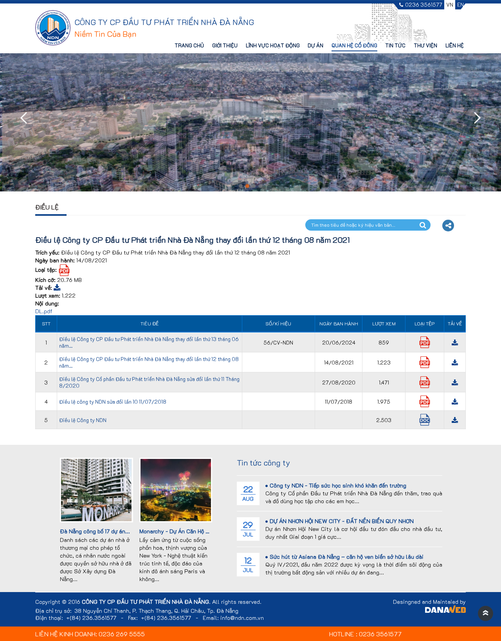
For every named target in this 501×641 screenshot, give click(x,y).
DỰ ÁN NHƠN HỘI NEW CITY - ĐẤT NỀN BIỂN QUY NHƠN (342, 521)
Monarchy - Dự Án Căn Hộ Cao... (179, 531)
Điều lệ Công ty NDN (82, 420)
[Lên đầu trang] (485, 613)
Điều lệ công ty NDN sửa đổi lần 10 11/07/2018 (112, 401)
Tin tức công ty (263, 462)
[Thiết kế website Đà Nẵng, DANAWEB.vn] (445, 610)
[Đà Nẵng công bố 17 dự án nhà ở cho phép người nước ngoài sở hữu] (96, 489)
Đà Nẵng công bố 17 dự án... (95, 531)
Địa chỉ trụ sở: (53, 610)
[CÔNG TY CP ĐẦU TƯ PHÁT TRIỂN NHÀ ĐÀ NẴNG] (52, 27)
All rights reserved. (236, 601)
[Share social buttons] (448, 225)
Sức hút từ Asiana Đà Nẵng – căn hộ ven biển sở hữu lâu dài (347, 556)
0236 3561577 (423, 4)
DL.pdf (43, 311)
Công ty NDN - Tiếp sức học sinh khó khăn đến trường (338, 485)
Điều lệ (47, 207)
